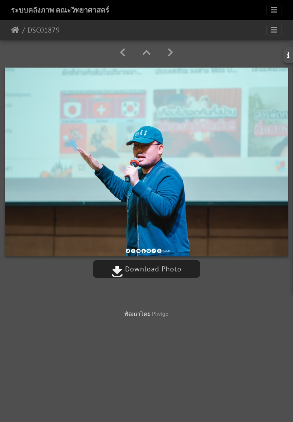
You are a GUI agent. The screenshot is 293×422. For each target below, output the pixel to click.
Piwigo (160, 313)
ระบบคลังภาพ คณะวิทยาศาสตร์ (60, 10)
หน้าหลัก (15, 30)
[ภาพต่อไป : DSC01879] (170, 52)
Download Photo (152, 269)
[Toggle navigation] (274, 10)
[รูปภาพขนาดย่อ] (146, 52)
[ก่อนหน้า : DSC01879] (122, 52)
